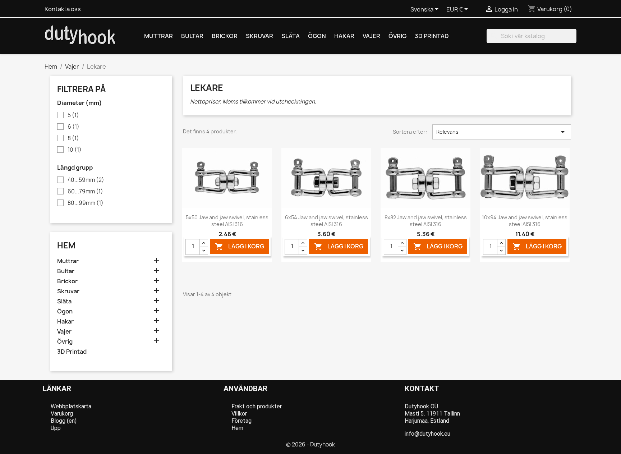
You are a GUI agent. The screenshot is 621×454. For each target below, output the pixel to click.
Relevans (501, 132)
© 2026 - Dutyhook (310, 444)
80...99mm (86, 203)
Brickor (225, 36)
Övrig (397, 36)
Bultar (192, 36)
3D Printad (432, 36)
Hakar (344, 36)
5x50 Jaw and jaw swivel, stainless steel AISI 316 (227, 221)
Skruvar (259, 36)
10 (75, 149)
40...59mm (86, 180)
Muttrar (158, 36)
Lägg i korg (239, 246)
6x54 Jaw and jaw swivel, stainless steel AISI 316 (326, 221)
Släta (290, 36)
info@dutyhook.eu (427, 433)
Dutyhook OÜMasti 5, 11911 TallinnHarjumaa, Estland (432, 413)
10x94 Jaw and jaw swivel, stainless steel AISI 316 (524, 221)
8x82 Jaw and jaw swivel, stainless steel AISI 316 (426, 221)
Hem (66, 245)
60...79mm (85, 191)
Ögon (317, 36)
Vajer (371, 36)
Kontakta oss (63, 9)
